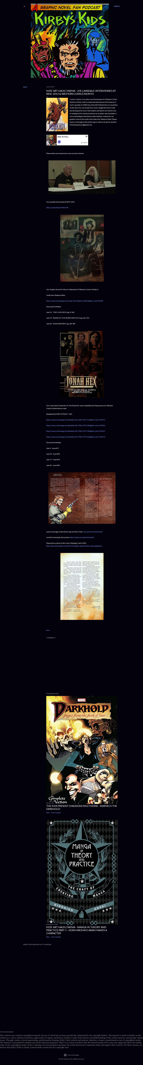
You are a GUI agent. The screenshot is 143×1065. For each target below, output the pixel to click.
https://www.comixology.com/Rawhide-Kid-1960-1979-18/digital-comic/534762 (75, 425)
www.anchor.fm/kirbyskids (92, 532)
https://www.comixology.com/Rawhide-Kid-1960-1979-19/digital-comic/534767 (75, 431)
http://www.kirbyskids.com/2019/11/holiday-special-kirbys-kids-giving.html (74, 546)
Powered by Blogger (73, 1055)
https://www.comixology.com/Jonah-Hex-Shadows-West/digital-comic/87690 (74, 301)
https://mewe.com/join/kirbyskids (82, 537)
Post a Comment (56, 812)
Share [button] (25, 87)
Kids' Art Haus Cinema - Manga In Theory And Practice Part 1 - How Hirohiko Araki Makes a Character (76, 930)
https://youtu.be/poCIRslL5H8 (57, 207)
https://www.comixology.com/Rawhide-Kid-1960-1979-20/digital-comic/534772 (75, 437)
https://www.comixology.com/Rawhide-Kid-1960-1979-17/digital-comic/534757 (75, 420)
